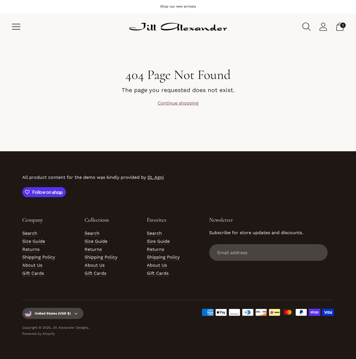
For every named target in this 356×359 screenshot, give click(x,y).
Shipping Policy (38, 257)
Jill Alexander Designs (70, 328)
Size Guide (33, 241)
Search (29, 233)
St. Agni (155, 177)
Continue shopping (178, 103)
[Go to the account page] (323, 26)
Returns (30, 249)
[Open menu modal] (16, 26)
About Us (32, 265)
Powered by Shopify (38, 334)
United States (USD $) (53, 313)
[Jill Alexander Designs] (178, 27)
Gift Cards (33, 273)
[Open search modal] (306, 26)
